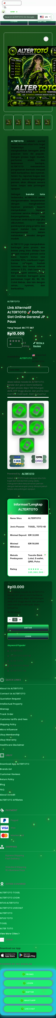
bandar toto (35, 194)
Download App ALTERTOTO (14, 763)
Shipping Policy (8, 724)
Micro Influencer (9, 729)
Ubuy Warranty (8, 739)
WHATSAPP (29, 1000)
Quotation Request (10, 698)
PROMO (30, 973)
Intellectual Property (11, 703)
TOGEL (3, 923)
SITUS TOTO (6, 918)
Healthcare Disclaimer (12, 744)
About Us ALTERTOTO (11, 688)
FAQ (2, 789)
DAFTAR (28, 627)
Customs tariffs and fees (13, 719)
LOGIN (14, 21)
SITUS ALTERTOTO (9, 902)
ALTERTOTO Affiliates (11, 799)
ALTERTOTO (17, 141)
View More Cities (9, 933)
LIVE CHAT (30, 1009)
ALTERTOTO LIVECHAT (11, 907)
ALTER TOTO (6, 928)
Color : (14, 369)
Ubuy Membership (10, 734)
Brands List (6, 769)
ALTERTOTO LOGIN (10, 897)
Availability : (13, 358)
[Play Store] (27, 956)
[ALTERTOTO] (13, 12)
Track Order (6, 714)
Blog (2, 784)
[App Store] (9, 956)
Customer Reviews (10, 774)
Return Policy (7, 779)
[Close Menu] (3, 12)
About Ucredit (7, 794)
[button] (46, 39)
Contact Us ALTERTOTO (12, 693)
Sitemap (4, 709)
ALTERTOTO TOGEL (10, 892)
